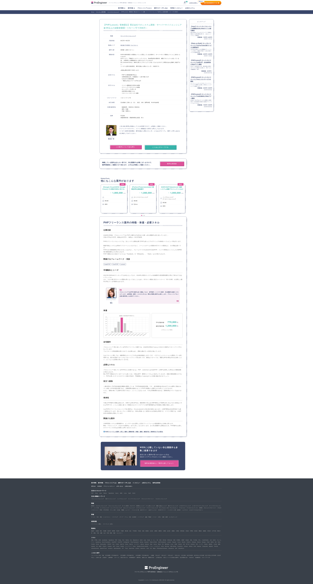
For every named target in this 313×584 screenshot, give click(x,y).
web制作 (134, 517)
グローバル (116, 557)
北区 (130, 531)
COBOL (178, 540)
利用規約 (99, 486)
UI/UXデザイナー (162, 510)
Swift (129, 493)
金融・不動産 (148, 517)
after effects (173, 546)
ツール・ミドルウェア (154, 546)
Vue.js (179, 542)
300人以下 (164, 555)
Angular (174, 542)
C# (157, 540)
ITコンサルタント (174, 507)
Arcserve (110, 548)
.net (211, 540)
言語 (92, 540)
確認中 (92, 531)
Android (193, 544)
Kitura (97, 544)
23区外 (209, 531)
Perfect (93, 544)
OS (163, 544)
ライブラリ (136, 544)
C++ (154, 540)
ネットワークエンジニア (134, 498)
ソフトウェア (115, 517)
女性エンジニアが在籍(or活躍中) (171, 557)
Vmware (110, 546)
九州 (104, 533)
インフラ (201, 544)
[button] (141, 215)
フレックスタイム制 (96, 555)
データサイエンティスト (192, 507)
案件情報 (93, 483)
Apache (93, 546)
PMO (101, 510)
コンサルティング (173, 517)
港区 (143, 531)
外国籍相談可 (132, 557)
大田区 (177, 531)
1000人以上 (177, 555)
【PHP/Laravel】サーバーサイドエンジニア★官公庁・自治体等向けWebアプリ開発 (200, 62)
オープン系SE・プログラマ (128, 505)
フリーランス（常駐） (96, 524)
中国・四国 (109, 533)
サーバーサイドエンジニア (128, 36)
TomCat (216, 546)
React (159, 544)
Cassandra (205, 546)
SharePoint (181, 548)
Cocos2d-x (180, 546)
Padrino (189, 542)
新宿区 (147, 531)
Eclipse (186, 546)
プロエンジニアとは (110, 483)
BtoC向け (191, 557)
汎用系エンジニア (140, 505)
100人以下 (157, 555)
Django (204, 542)
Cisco (134, 546)
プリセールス (182, 507)
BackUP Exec (103, 548)
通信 (101, 517)
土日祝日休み (159, 557)
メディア (121, 517)
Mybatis (211, 546)
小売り (159, 517)
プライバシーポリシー (109, 486)
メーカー (155, 517)
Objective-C (136, 540)
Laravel (122, 264)
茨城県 (104, 531)
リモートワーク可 (206, 557)
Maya (154, 548)
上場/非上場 (98, 557)
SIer (98, 517)
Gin (216, 542)
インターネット (107, 517)
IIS (97, 546)
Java (100, 493)
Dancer (199, 542)
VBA (160, 540)
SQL (191, 540)
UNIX (176, 544)
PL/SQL (195, 540)
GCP (114, 546)
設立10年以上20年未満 (210, 555)
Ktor (113, 544)
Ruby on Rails (153, 542)
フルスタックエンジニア (161, 498)
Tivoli (126, 548)
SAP (176, 548)
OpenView (131, 548)
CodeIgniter (126, 542)
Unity (162, 546)
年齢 (103, 555)
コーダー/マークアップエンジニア (200, 505)
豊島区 (200, 531)
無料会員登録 (156, 483)
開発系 (92, 505)
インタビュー (136, 483)
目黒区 (173, 531)
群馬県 (113, 531)
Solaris (180, 544)
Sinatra (184, 542)
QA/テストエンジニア (110, 498)
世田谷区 (182, 531)
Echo (219, 542)
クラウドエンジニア (140, 507)
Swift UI (122, 544)
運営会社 (93, 486)
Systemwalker (117, 548)
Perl (123, 540)
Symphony (98, 542)
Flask (208, 542)
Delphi (187, 540)
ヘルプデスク (185, 510)
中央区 (139, 531)
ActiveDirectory (95, 548)
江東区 (164, 531)
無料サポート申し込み (161, 8)
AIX (184, 544)
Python (105, 493)
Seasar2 (146, 542)
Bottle (212, 542)
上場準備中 (110, 557)
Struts (126, 544)
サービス (93, 517)
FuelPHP (115, 264)
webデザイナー (143, 510)
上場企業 (104, 557)
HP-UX (188, 544)
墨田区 (160, 531)
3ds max (167, 546)
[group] (114, 198)
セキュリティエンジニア (129, 507)
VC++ (199, 540)
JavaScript (104, 540)
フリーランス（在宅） (108, 524)
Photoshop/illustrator (162, 548)
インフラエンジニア (122, 498)
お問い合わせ (119, 486)
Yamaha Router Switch (142, 546)
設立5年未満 (190, 555)
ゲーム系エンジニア (150, 505)
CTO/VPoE (106, 510)
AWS (121, 493)
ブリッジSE (113, 510)
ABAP (183, 540)
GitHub (191, 546)
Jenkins (137, 548)
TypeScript (111, 493)
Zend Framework (106, 542)
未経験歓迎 (197, 557)
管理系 (200, 507)
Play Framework (135, 542)
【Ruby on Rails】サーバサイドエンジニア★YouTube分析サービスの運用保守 (201, 45)
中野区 (191, 531)
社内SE (179, 510)
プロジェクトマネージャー (147, 498)
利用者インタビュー (176, 8)
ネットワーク (128, 546)
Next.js (131, 544)
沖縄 (114, 533)
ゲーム (126, 517)
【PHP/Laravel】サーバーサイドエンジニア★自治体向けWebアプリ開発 (200, 96)
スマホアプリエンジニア (185, 505)
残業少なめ (144, 557)
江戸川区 (214, 531)
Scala (148, 540)
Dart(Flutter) (205, 540)
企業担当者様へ (193, 3)
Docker (122, 546)
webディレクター (153, 510)
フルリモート (134, 45)
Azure (117, 493)
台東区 (155, 531)
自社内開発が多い (184, 557)
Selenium (143, 548)
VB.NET (109, 544)
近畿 (101, 533)
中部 (98, 533)
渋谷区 (187, 531)
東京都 (123, 45)
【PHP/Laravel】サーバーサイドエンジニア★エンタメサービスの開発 (200, 79)
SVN (195, 546)
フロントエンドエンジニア (97, 498)
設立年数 (183, 555)
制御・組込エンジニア (161, 505)
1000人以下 (170, 555)
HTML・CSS (98, 540)
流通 (163, 517)
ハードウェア (141, 517)
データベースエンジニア (152, 507)
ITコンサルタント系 (163, 507)
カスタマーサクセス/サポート (196, 510)
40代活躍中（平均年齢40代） (143, 555)
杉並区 (195, 531)
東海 (95, 533)
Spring (141, 542)
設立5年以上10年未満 (199, 555)
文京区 (151, 531)
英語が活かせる (124, 557)
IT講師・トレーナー (125, 510)
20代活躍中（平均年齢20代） (112, 555)
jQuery (142, 544)
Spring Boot (103, 544)
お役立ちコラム (190, 8)
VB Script (169, 540)
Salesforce (171, 548)
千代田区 (127, 45)
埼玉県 (117, 531)
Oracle (206, 544)
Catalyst (194, 542)
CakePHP (107, 264)
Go (131, 540)
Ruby (96, 493)
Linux (125, 493)
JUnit (147, 548)
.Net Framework (162, 542)
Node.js (147, 544)
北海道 (97, 531)
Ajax (151, 544)
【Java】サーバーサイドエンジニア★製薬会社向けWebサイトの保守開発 (201, 28)
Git (151, 548)
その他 (118, 510)
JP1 (123, 548)
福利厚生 (139, 557)
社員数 (152, 555)
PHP (92, 493)
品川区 (168, 531)
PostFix (104, 546)
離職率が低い (151, 557)
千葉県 (122, 531)
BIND (100, 546)
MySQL (210, 544)
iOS (197, 544)
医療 (167, 517)
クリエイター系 (135, 510)
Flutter (117, 544)
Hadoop (199, 546)
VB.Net (164, 540)
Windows (167, 544)
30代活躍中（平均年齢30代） (127, 555)
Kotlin (133, 493)
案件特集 (100, 483)
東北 (101, 531)
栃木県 (109, 531)
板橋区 (204, 531)
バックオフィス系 (172, 510)
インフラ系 (96, 507)
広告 (130, 517)
